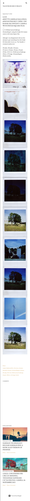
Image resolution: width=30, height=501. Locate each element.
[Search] (26, 2)
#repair (4, 375)
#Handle (5, 370)
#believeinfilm (9, 368)
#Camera (16, 368)
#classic (21, 368)
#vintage (13, 375)
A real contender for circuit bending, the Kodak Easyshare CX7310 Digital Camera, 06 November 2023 (14, 477)
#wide (17, 375)
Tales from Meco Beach (12, 6)
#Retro (8, 375)
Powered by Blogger (16, 495)
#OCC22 (9, 372)
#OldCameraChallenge (17, 372)
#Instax (22, 370)
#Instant (9, 370)
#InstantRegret (16, 370)
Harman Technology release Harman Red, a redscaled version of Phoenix (13, 446)
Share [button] (4, 365)
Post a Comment (11, 452)
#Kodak (5, 372)
